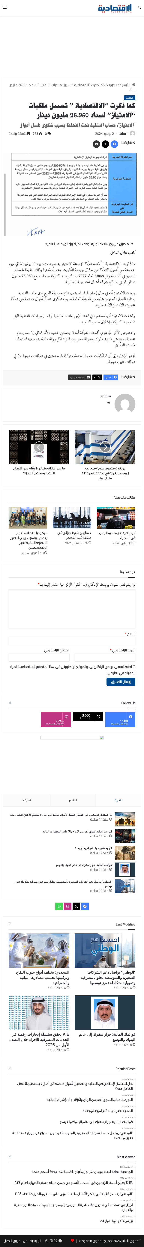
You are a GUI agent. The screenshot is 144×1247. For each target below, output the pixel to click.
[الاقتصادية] (115, 8)
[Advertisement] (72, 47)
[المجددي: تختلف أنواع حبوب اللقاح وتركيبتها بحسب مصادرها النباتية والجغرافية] (39, 950)
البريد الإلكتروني (122, 650)
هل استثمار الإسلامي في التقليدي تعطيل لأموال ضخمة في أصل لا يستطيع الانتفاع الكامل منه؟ (61, 814)
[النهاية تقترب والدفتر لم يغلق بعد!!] (125, 853)
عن (25, 1241)
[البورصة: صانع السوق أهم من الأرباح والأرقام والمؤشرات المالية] (125, 836)
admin (123, 133)
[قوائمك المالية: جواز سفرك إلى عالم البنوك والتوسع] (125, 870)
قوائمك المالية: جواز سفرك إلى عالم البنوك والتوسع (84, 865)
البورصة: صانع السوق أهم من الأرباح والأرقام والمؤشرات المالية (77, 831)
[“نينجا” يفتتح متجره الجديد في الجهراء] (116, 518)
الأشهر (73, 800)
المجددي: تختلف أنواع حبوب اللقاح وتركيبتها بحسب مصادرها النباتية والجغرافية (42, 977)
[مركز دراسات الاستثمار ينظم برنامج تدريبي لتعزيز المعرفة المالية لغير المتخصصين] (28, 518)
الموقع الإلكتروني (57, 650)
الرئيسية (126, 85)
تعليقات (26, 800)
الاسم (130, 634)
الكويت (112, 85)
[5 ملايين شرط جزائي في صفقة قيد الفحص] (72, 517)
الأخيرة (118, 800)
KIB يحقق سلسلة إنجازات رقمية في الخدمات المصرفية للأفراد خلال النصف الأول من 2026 (39, 1039)
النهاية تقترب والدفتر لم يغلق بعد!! (93, 848)
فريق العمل (12, 1241)
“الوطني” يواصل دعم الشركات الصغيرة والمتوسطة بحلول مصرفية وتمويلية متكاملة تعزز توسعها (108, 977)
